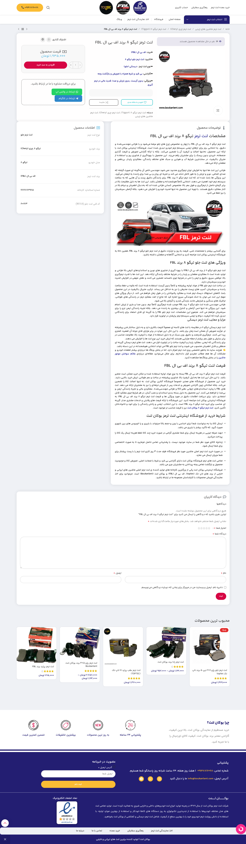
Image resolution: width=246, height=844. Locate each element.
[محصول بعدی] (19, 29)
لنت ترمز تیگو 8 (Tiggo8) (153, 29)
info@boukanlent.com (200, 779)
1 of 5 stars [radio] (209, 528)
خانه (227, 29)
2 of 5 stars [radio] (206, 528)
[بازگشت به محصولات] (23, 29)
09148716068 (205, 771)
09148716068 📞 (29, 7)
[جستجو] (48, 7)
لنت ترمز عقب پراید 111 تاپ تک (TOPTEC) (126, 672)
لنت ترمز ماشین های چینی (208, 29)
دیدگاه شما (219, 534)
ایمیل (117, 573)
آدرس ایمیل (105, 767)
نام (223, 573)
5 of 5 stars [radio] (199, 528)
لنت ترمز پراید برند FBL (43, 667)
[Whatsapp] (150, 779)
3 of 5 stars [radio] (204, 528)
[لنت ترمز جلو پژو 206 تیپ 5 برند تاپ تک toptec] (210, 647)
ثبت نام (78, 784)
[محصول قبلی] (27, 29)
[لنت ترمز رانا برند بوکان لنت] (166, 643)
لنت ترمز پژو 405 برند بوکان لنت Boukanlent (81, 664)
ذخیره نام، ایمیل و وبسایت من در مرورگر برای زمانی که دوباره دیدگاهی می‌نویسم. (182, 587)
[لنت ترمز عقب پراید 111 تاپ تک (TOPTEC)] (123, 647)
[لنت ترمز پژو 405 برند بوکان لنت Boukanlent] (80, 643)
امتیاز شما (220, 528)
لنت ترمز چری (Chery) (180, 29)
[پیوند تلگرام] (42, 39)
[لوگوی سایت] (140, 7)
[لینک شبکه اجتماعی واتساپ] (48, 39)
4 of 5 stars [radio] (201, 528)
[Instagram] (159, 779)
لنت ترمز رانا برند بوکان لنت (171, 662)
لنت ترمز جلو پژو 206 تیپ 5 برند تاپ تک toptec (209, 672)
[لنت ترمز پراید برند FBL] (36, 645)
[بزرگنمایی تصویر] (218, 110)
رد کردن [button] (5, 839)
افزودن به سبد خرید (46, 65)
